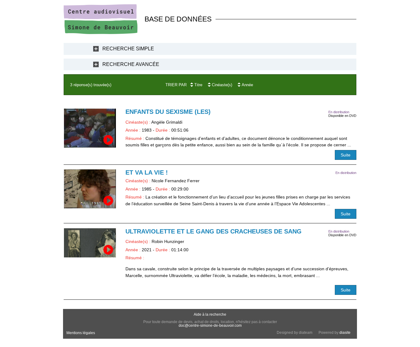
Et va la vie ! (146, 172)
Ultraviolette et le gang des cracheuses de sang (213, 231)
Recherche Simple (128, 48)
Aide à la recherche (210, 314)
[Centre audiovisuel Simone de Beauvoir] (100, 32)
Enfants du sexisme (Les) (168, 111)
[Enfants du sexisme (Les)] (90, 128)
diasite (345, 332)
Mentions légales (80, 333)
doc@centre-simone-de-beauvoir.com (210, 325)
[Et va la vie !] (90, 189)
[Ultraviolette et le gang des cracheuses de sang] (90, 243)
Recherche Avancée (130, 64)
